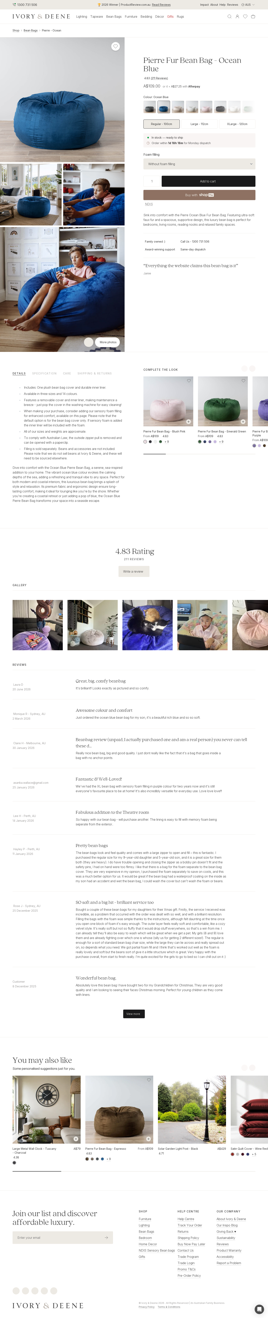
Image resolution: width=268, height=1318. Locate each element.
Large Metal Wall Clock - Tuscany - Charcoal (34, 1150)
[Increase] (158, 181)
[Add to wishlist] (189, 381)
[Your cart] (253, 16)
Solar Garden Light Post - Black (178, 1148)
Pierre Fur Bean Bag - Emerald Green (222, 431)
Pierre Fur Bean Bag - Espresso (105, 1148)
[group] (199, 124)
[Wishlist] (245, 16)
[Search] (229, 16)
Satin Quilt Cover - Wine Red (249, 1148)
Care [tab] (67, 373)
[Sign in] (237, 16)
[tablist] (69, 373)
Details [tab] (19, 373)
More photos (108, 342)
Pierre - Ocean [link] (51, 30)
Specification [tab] (44, 373)
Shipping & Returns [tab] (94, 373)
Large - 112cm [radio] (199, 124)
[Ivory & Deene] (71, 1305)
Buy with (199, 196)
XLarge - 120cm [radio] (237, 124)
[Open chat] (259, 1309)
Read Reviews (161, 4)
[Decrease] (145, 181)
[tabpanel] (69, 443)
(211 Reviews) (159, 78)
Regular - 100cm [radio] (161, 124)
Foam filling (151, 154)
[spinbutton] (151, 181)
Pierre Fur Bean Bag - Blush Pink (164, 431)
